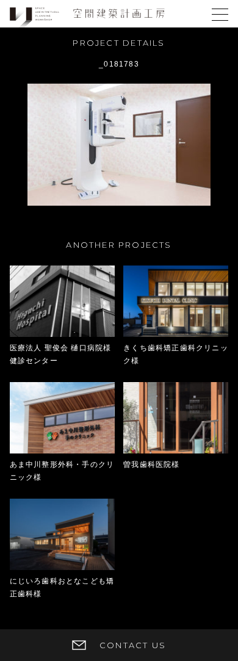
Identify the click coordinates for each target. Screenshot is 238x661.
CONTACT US (132, 645)
